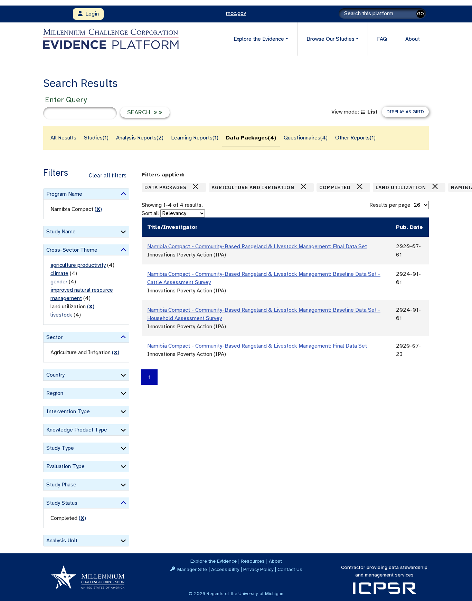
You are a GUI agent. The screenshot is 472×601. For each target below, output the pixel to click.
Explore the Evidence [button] (259, 39)
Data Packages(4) (251, 137)
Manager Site (192, 569)
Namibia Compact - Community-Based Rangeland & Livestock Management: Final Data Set (257, 246)
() (98, 209)
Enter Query (66, 99)
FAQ (382, 39)
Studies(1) (96, 137)
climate (59, 273)
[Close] (195, 186)
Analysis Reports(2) (139, 137)
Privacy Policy (258, 569)
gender (58, 281)
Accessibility (225, 569)
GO (420, 14)
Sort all (150, 213)
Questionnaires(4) (306, 137)
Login (91, 13)
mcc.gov (236, 13)
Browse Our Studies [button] (330, 39)
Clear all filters (107, 175)
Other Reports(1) (355, 137)
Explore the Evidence (213, 561)
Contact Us (289, 569)
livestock (61, 314)
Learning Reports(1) (194, 137)
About (412, 39)
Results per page (389, 205)
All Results (63, 137)
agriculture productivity (78, 265)
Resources (253, 561)
